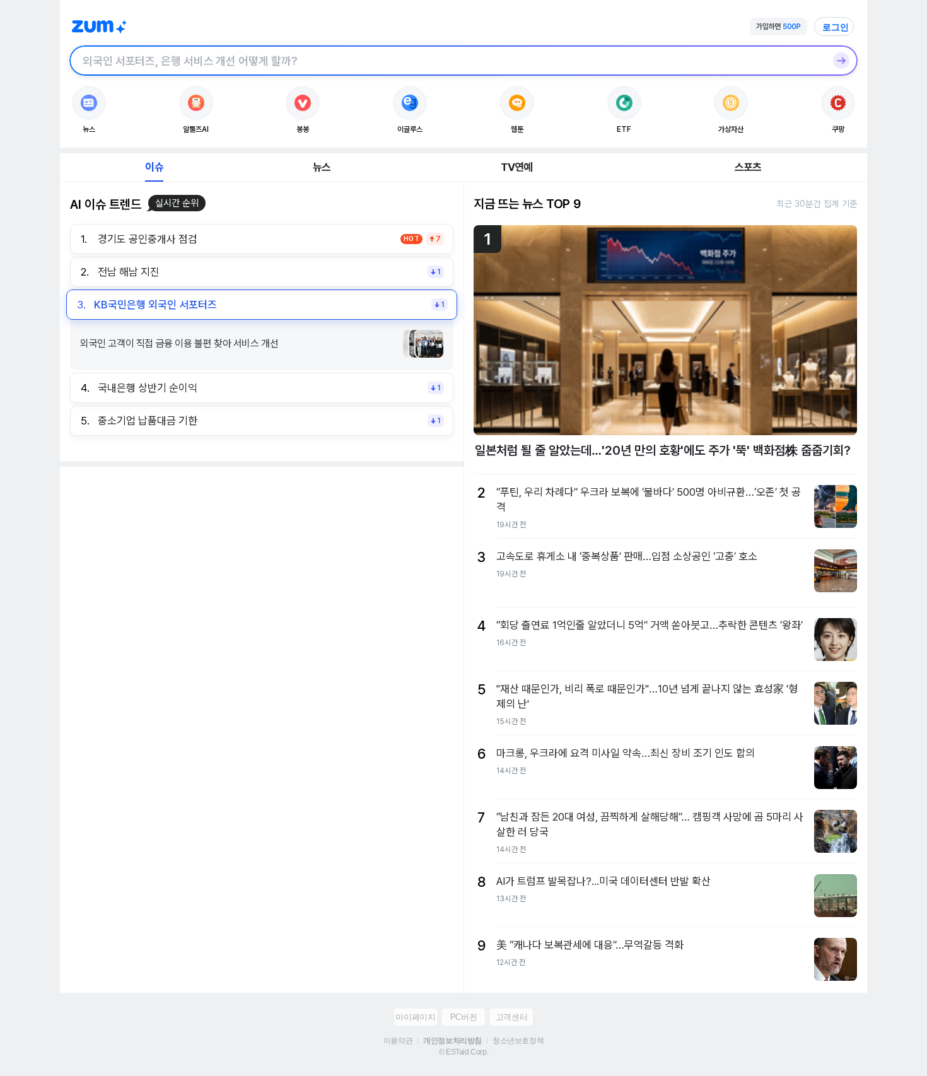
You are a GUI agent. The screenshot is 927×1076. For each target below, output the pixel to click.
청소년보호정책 (518, 1040)
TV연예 (517, 167)
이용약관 (397, 1040)
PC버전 (463, 1017)
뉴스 (321, 167)
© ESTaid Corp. (463, 1052)
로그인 (835, 27)
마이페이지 (415, 1017)
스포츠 (748, 167)
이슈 (154, 167)
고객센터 (511, 1017)
